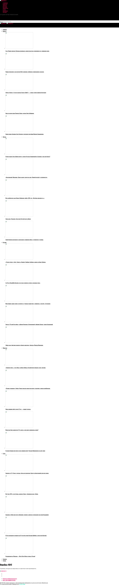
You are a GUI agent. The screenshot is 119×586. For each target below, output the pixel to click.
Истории (5, 7)
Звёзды (5, 5)
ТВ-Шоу (5, 12)
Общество (5, 8)
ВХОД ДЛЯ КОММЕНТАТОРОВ (9, 580)
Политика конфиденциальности (10, 579)
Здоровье (5, 11)
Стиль (4, 9)
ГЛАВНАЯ (5, 3)
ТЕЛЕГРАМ (22, 584)
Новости (5, 4)
